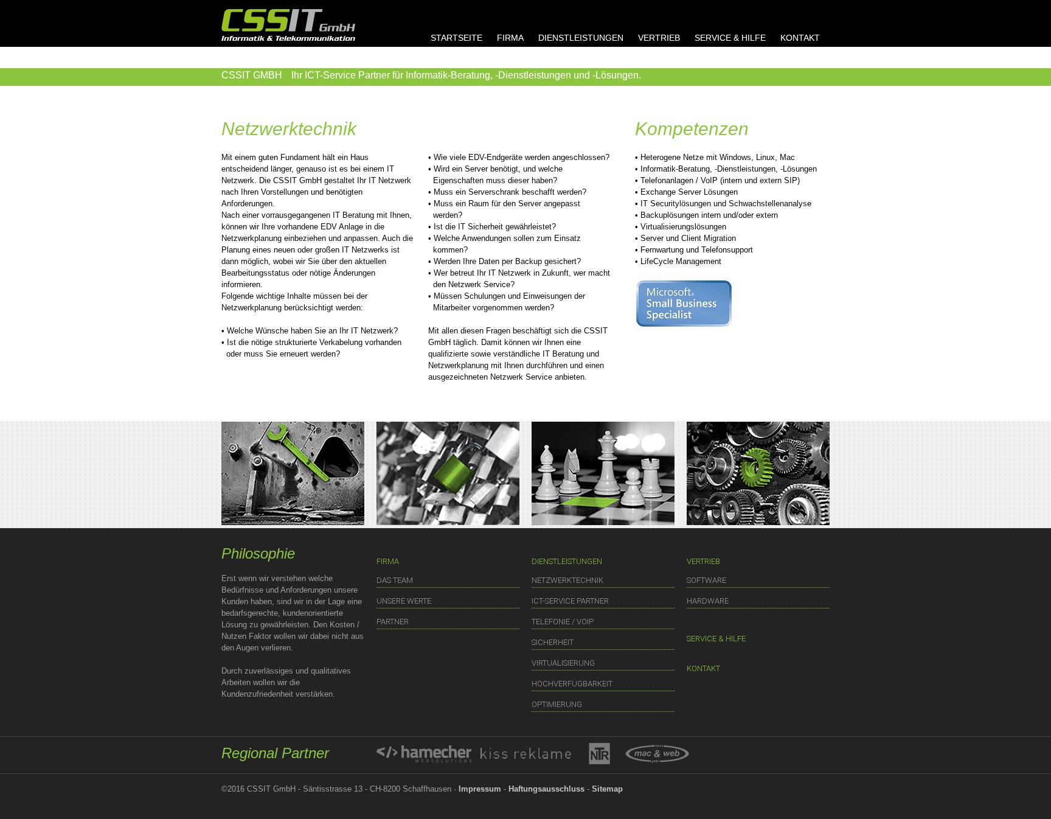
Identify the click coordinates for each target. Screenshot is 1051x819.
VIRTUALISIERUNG (563, 662)
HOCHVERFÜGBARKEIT (572, 683)
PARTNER (392, 621)
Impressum (480, 788)
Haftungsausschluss (546, 788)
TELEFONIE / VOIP (563, 621)
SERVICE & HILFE (730, 38)
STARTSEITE (456, 38)
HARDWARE (708, 600)
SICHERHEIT (553, 642)
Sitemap (607, 788)
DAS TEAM (394, 580)
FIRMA (510, 38)
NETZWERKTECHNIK (567, 580)
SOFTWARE (706, 580)
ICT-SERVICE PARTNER (570, 600)
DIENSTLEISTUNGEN (580, 38)
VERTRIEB (659, 38)
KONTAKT (800, 38)
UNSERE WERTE (403, 600)
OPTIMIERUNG (557, 704)
